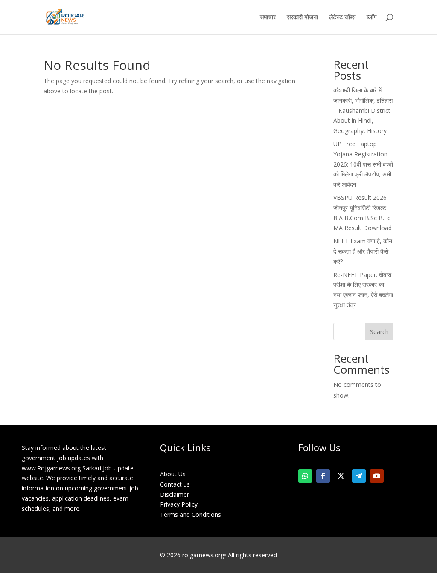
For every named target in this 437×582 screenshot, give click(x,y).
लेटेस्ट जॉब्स (342, 17)
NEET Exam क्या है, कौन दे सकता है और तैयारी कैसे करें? (362, 251)
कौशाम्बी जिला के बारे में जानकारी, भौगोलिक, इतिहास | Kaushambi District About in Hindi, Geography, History (363, 110)
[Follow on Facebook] (323, 476)
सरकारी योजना (302, 17)
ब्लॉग (371, 17)
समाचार (268, 17)
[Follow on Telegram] (359, 476)
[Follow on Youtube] (377, 476)
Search (379, 332)
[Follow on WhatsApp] (305, 476)
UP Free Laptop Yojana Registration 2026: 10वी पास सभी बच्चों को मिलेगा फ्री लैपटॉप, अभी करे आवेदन (363, 164)
